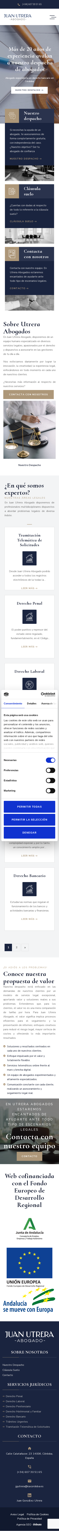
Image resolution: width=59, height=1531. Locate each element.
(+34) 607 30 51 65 (29, 1472)
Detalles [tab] (31, 703)
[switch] (50, 770)
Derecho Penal (29, 603)
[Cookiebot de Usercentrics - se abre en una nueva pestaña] (41, 694)
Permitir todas (29, 806)
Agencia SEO (23, 1525)
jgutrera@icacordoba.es (29, 1486)
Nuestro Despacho (29, 465)
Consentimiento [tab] (13, 703)
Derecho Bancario (29, 875)
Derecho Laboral (29, 671)
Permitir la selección (30, 819)
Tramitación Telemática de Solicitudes (29, 540)
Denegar (29, 832)
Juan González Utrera (29, 1500)
